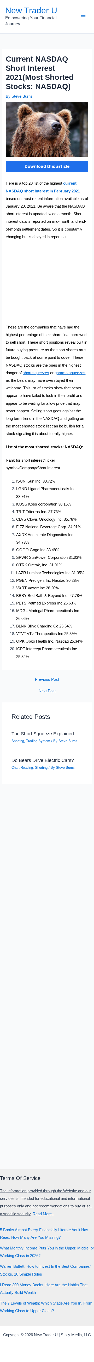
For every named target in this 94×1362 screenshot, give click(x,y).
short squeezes (36, 373)
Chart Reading (22, 768)
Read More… (44, 1214)
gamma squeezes (70, 373)
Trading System (38, 741)
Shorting (17, 741)
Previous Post (47, 680)
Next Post (47, 691)
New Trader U (31, 10)
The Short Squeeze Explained (42, 733)
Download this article (47, 166)
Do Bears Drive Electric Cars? (42, 760)
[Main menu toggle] (83, 16)
